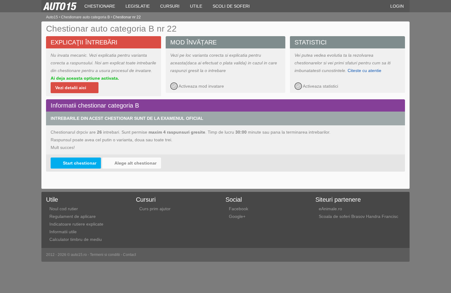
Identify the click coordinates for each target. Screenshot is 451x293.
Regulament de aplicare (72, 216)
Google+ (237, 216)
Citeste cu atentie (364, 70)
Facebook (238, 208)
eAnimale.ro (330, 208)
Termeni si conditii (105, 255)
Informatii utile (63, 231)
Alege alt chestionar (135, 163)
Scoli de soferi (231, 6)
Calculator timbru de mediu (75, 239)
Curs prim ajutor (155, 208)
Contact (129, 255)
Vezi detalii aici (70, 87)
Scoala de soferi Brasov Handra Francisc (358, 216)
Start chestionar (79, 163)
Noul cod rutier (63, 208)
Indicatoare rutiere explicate (76, 224)
